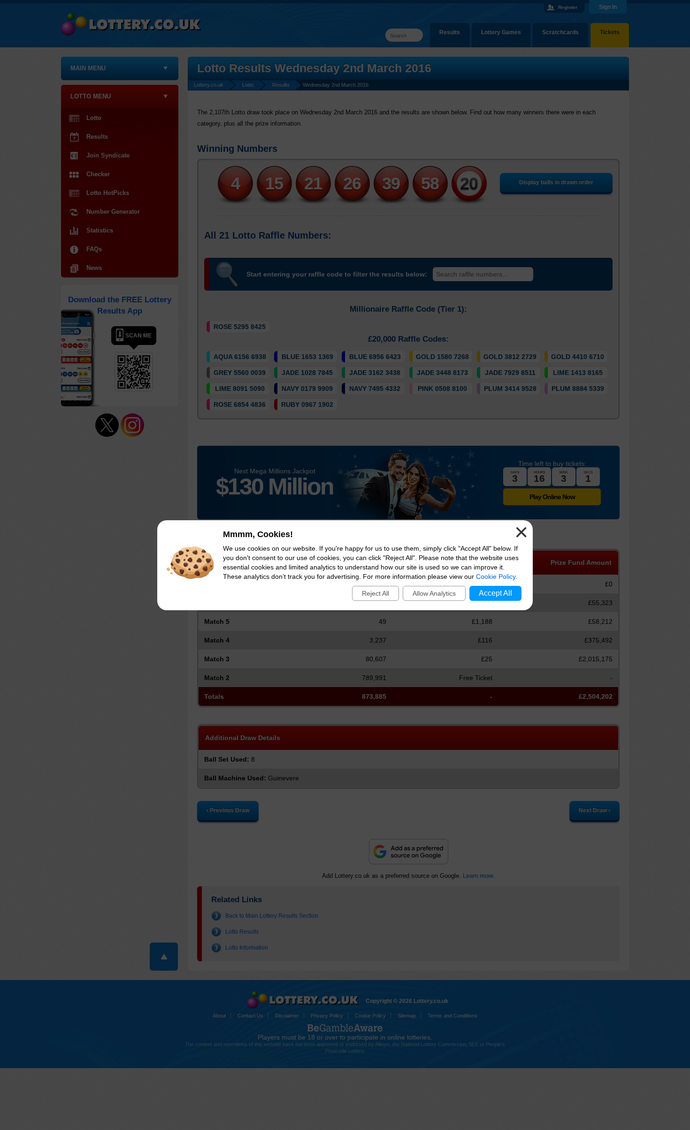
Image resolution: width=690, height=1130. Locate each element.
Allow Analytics (434, 593)
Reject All (375, 593)
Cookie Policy (495, 576)
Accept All (495, 593)
